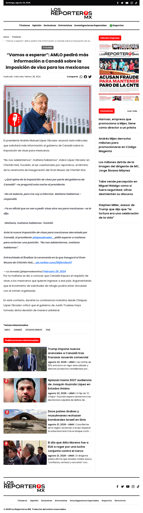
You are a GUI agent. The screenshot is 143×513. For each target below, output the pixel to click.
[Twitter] (122, 486)
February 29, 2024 (54, 271)
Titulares (24, 25)
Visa (48, 330)
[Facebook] (117, 486)
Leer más (132, 111)
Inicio (6, 37)
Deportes (118, 25)
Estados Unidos (34, 330)
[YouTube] (127, 486)
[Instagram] (133, 486)
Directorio (120, 500)
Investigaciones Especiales (90, 25)
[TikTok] (138, 486)
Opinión (36, 25)
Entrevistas (65, 25)
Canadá (18, 330)
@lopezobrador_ (43, 237)
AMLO (7, 330)
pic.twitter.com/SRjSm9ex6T (53, 262)
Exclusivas (50, 25)
